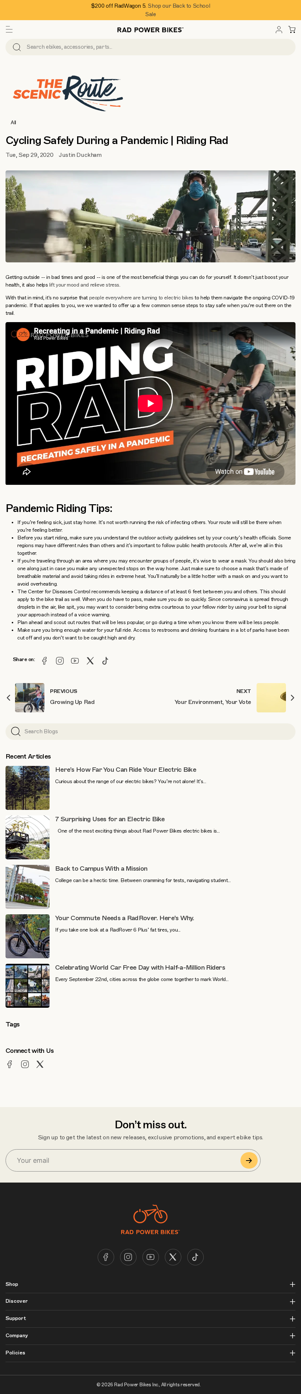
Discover (17, 1301)
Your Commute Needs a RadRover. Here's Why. (124, 918)
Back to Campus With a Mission (101, 868)
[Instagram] (60, 661)
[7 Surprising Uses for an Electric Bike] (28, 837)
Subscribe (249, 1160)
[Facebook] (44, 661)
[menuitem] (279, 29)
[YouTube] (75, 661)
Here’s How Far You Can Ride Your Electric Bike (125, 770)
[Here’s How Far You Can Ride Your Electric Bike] (28, 788)
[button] (9, 29)
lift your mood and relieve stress (84, 285)
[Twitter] (90, 661)
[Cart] (291, 29)
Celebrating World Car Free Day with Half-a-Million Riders (140, 967)
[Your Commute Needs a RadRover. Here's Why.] (28, 936)
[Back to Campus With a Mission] (28, 887)
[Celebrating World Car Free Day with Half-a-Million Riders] (28, 986)
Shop (12, 1284)
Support (16, 1318)
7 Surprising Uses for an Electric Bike (110, 819)
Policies (15, 1353)
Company (17, 1336)
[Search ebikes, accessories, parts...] (17, 47)
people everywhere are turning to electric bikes (141, 298)
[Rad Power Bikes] (150, 29)
